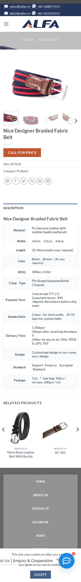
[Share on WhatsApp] (7, 181)
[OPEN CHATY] (66, 561)
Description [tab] (13, 208)
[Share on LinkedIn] (48, 181)
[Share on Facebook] (15, 181)
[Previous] (11, 83)
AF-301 (60, 452)
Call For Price (22, 152)
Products (48, 39)
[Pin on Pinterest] (40, 181)
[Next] (70, 83)
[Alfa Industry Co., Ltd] (40, 23)
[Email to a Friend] (32, 181)
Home (28, 39)
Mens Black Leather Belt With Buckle (20, 454)
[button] (6, 23)
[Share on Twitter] (23, 181)
